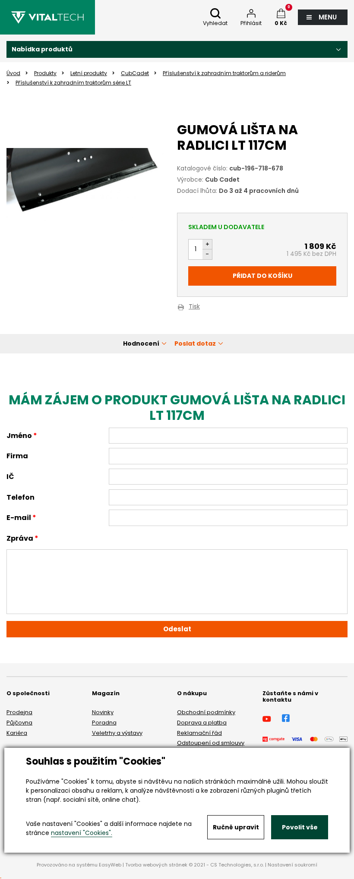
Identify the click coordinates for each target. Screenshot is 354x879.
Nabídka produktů (42, 49)
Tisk (194, 307)
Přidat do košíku (262, 275)
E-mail (18, 518)
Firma (17, 456)
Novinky (103, 712)
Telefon (20, 497)
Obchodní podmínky (206, 712)
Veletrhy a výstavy (117, 733)
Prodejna (19, 712)
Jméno (19, 436)
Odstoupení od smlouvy (210, 743)
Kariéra (16, 733)
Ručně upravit (236, 827)
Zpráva (19, 538)
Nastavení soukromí (292, 864)
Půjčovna (19, 722)
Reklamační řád (199, 733)
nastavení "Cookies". (81, 833)
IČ (10, 477)
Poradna (104, 722)
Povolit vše (300, 827)
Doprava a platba (202, 722)
